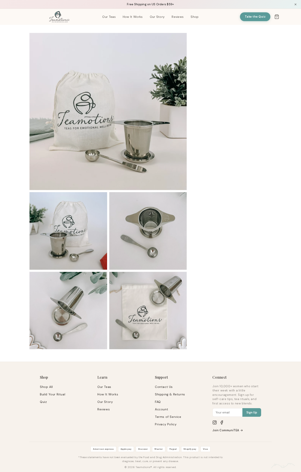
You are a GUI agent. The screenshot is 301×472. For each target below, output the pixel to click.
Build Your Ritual (52, 394)
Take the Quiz (255, 16)
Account (161, 409)
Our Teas (108, 17)
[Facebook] (221, 422)
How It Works (133, 17)
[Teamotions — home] (59, 16)
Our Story (157, 17)
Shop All (46, 387)
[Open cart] (277, 17)
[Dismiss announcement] (295, 4)
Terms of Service (168, 417)
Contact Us (164, 387)
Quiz (43, 402)
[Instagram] (214, 422)
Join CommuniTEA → (227, 430)
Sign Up (251, 412)
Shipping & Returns (170, 394)
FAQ (158, 402)
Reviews (178, 17)
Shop (195, 17)
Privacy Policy (166, 424)
